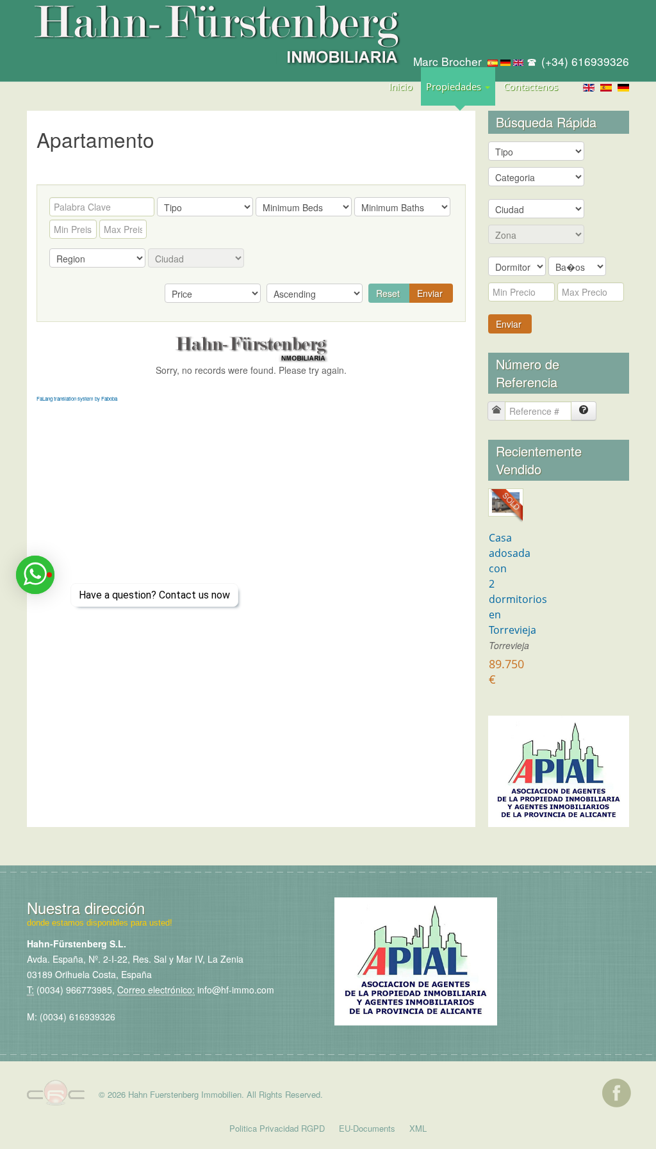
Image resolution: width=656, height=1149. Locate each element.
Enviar (430, 293)
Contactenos (531, 86)
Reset (388, 293)
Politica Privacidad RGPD (277, 1128)
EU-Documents (367, 1128)
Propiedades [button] (455, 86)
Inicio (401, 86)
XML (418, 1128)
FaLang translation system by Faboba (77, 398)
